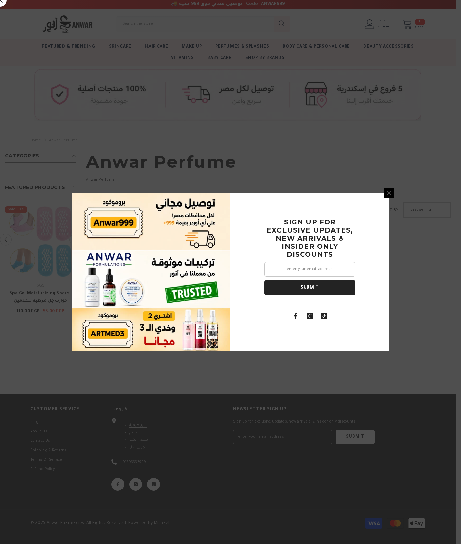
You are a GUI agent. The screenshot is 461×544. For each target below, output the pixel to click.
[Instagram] (310, 316)
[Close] (389, 193)
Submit (310, 287)
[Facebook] (296, 316)
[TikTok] (324, 316)
